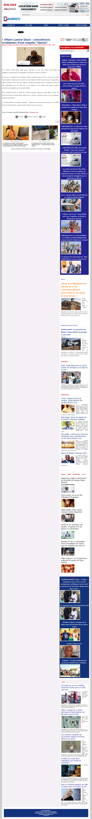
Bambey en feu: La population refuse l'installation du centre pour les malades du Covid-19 (73, 544)
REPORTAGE (76, 474)
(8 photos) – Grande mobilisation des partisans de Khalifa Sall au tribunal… (74, 661)
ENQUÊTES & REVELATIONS (69, 325)
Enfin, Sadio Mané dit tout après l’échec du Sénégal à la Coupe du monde (74, 367)
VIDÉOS (63, 474)
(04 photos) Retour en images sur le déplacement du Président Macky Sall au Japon (74, 624)
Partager (43, 117)
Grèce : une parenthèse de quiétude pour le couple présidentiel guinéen (74, 196)
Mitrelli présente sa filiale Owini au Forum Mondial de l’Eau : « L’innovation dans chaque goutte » (43, 144)
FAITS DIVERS (16, 149)
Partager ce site (9, 32)
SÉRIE (69, 474)
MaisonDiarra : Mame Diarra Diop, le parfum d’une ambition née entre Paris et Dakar (74, 107)
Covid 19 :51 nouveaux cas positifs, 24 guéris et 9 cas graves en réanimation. (72, 527)
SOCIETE (33, 149)
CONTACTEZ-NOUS (81, 25)
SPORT (46, 25)
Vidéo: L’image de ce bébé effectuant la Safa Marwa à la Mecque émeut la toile (72, 712)
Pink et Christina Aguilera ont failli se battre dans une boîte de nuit (74, 785)
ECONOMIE (46, 149)
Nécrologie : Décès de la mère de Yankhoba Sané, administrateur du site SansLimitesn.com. (74, 436)
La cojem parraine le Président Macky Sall (74, 605)
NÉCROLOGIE (65, 394)
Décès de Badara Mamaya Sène (74, 453)
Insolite (63, 682)
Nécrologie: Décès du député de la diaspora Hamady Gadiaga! (74, 418)
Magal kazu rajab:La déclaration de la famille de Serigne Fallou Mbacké (73, 480)
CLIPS (84, 474)
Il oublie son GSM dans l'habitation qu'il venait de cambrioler (71, 761)
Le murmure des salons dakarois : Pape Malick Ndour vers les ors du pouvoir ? (74, 258)
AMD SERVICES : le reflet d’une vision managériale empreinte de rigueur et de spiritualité (74, 128)
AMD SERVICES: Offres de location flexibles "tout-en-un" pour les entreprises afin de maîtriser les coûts (74, 150)
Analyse (63, 279)
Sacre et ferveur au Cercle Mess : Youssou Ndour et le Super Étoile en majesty (74, 85)
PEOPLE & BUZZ (63, 25)
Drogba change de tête (74, 643)
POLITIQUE (28, 25)
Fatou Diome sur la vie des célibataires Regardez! (71, 496)
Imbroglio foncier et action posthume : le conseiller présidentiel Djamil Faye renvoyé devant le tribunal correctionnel (74, 237)
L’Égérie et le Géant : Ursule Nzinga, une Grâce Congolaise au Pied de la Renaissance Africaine (74, 216)
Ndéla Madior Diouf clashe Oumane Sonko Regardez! (71, 511)
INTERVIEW (64, 361)
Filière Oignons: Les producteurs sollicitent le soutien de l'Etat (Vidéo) (74, 560)
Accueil (20, 117)
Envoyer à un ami (32, 117)
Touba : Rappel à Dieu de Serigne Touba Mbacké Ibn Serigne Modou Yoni (71, 400)
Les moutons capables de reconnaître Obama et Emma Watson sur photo (72, 737)
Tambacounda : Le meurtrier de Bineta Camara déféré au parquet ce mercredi (74, 332)
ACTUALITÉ (11, 25)
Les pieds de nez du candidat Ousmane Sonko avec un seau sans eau (73, 687)
